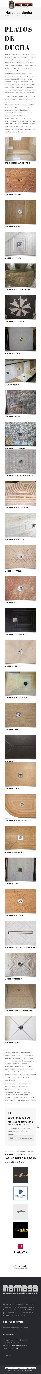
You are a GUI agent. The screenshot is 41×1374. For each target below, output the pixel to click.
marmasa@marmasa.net (18, 1346)
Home (7, 15)
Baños (14, 15)
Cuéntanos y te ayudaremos (21, 1138)
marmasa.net (12, 1348)
